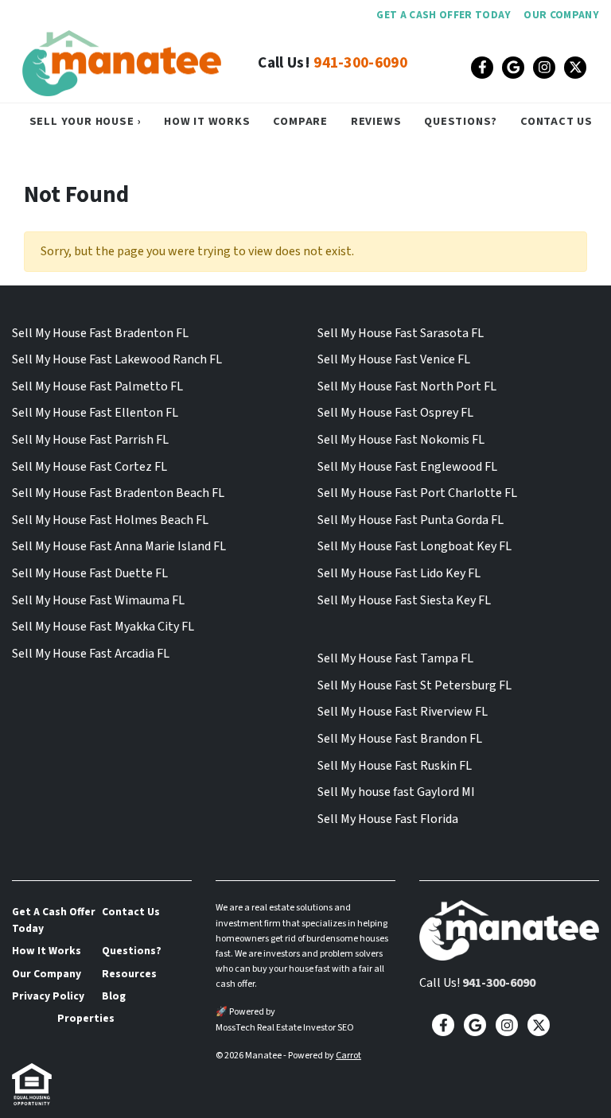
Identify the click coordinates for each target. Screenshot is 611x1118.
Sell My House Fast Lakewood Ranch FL (117, 359)
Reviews (376, 121)
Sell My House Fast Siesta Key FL (404, 600)
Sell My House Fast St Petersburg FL (414, 685)
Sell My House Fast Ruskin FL (394, 765)
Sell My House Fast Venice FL (393, 359)
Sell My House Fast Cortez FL (89, 467)
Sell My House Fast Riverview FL (402, 711)
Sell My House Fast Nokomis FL (401, 439)
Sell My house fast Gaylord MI (396, 792)
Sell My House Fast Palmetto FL (97, 386)
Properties (86, 1018)
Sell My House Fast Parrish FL (90, 439)
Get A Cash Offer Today (443, 14)
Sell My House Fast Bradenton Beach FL (118, 493)
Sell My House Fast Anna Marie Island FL (119, 546)
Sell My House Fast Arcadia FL (90, 653)
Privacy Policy (48, 995)
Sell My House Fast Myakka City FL (103, 626)
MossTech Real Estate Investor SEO (285, 1028)
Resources (129, 973)
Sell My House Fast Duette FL (90, 573)
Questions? (460, 121)
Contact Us (556, 121)
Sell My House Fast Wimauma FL (98, 600)
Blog (114, 995)
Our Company (561, 14)
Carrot (348, 1055)
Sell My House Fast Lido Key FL (399, 573)
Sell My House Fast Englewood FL (407, 467)
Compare (300, 121)
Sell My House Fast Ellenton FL (95, 412)
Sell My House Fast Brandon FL (399, 738)
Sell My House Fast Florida (387, 819)
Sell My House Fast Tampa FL (395, 658)
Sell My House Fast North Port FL (406, 386)
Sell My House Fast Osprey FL (395, 412)
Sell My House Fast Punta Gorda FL (410, 520)
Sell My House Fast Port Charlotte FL (417, 493)
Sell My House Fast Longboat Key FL (414, 546)
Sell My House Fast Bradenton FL (100, 333)
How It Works (207, 121)
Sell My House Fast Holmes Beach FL (110, 520)
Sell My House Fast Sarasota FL (400, 333)
